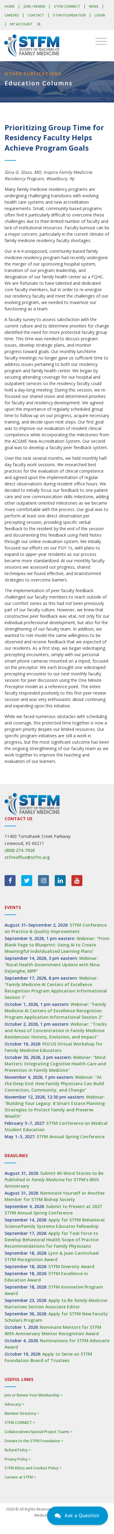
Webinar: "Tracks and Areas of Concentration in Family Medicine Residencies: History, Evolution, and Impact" (56, 1030)
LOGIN (100, 15)
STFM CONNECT (67, 6)
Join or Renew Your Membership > (34, 1395)
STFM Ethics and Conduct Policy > (33, 1468)
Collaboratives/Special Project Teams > (38, 1431)
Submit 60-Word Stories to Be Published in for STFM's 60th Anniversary (54, 1179)
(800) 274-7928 (20, 850)
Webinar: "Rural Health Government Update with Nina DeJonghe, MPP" (52, 964)
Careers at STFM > (20, 1477)
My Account (21, 24)
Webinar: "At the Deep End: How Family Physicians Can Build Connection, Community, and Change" (54, 1083)
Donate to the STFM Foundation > (34, 1440)
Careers (12, 15)
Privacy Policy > (18, 1459)
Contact (36, 15)
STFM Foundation (69, 15)
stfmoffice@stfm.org (27, 857)
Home (10, 6)
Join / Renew (34, 6)
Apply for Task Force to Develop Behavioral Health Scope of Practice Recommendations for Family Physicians (51, 1239)
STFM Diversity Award (71, 1266)
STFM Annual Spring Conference (70, 1136)
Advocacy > (14, 1404)
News (93, 6)
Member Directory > (22, 1413)
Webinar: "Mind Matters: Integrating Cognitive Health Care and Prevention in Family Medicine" (55, 1063)
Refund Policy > (18, 1450)
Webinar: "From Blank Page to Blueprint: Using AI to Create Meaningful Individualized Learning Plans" (57, 944)
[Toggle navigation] (101, 41)
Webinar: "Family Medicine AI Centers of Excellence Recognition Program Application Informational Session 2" (55, 1010)
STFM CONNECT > (20, 1422)
